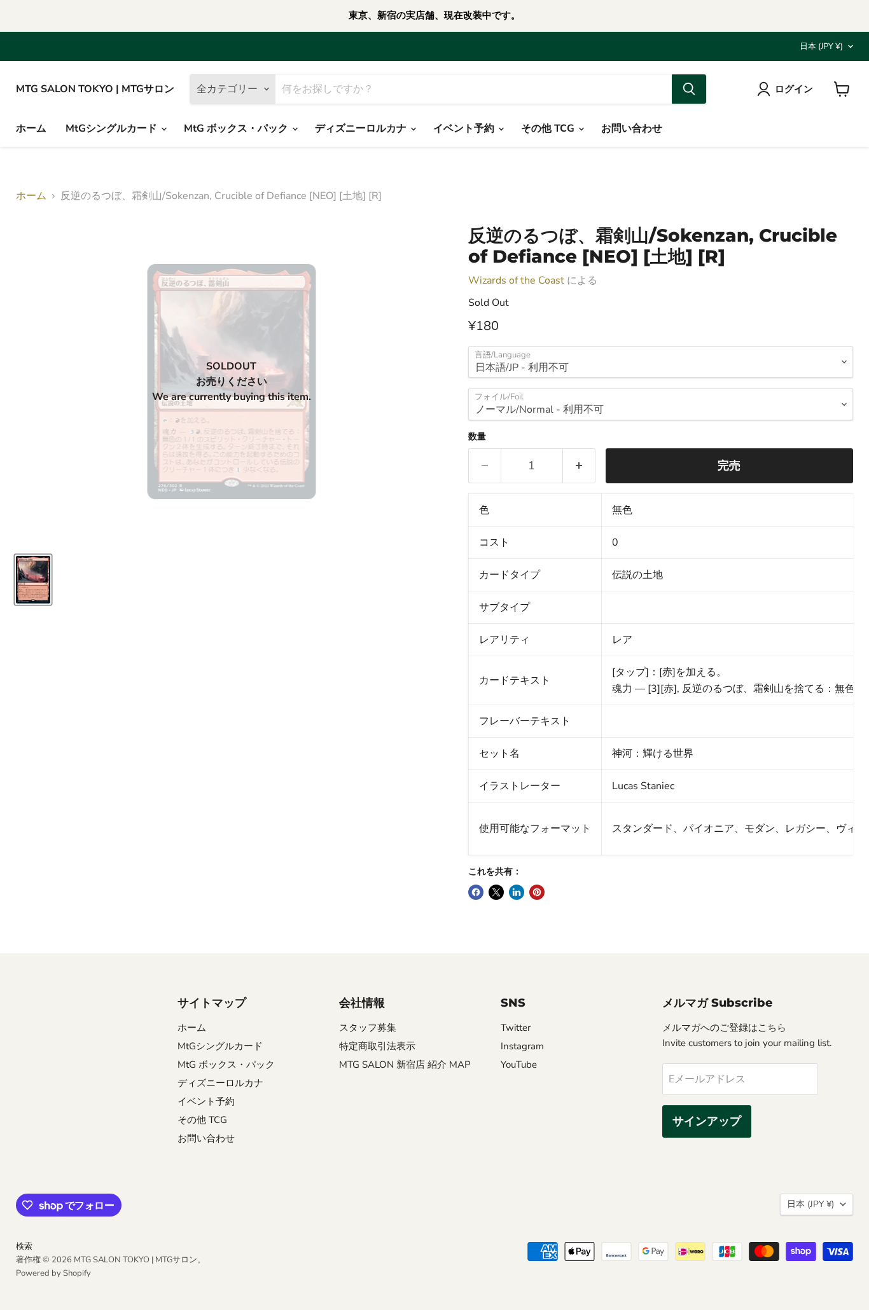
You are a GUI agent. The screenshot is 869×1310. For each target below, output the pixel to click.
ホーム (31, 128)
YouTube (519, 1064)
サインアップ (706, 1121)
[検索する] (689, 89)
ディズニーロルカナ (362, 128)
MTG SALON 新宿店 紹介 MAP (405, 1064)
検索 (24, 1246)
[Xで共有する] (496, 892)
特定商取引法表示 (377, 1046)
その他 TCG (549, 128)
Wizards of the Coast (516, 280)
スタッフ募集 (367, 1027)
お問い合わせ (631, 128)
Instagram (522, 1046)
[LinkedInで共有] (516, 892)
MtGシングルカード (113, 128)
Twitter (516, 1027)
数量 (477, 437)
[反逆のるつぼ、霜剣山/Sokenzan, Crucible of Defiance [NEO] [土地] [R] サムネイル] (33, 580)
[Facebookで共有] (475, 892)
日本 (821, 46)
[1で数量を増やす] (579, 465)
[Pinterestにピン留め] (537, 892)
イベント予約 (465, 128)
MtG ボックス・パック (237, 128)
